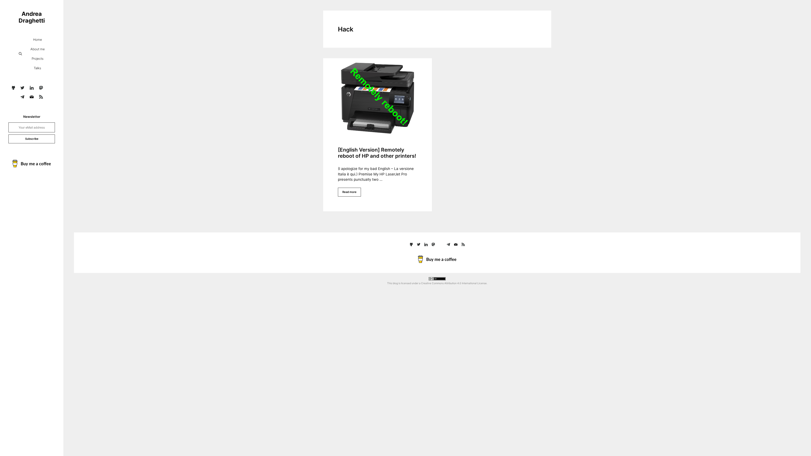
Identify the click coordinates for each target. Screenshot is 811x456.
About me (37, 49)
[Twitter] (22, 88)
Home (37, 40)
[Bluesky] (50, 88)
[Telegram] (22, 97)
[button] (20, 53)
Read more (349, 192)
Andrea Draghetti (32, 17)
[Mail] (31, 97)
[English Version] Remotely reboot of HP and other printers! (377, 153)
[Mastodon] (41, 88)
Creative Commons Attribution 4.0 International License (454, 283)
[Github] (13, 88)
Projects (38, 59)
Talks (37, 68)
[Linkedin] (31, 88)
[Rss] (41, 97)
